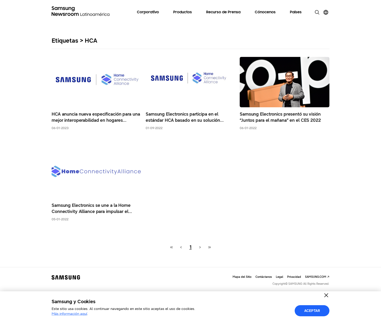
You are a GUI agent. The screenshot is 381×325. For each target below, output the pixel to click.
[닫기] (326, 295)
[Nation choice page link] (325, 12)
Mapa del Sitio (242, 277)
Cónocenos (265, 12)
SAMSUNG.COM (315, 277)
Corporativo (148, 12)
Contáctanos (263, 277)
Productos (182, 12)
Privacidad (294, 277)
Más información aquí (69, 314)
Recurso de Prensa (223, 12)
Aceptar (312, 311)
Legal (279, 277)
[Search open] (317, 12)
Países (296, 12)
